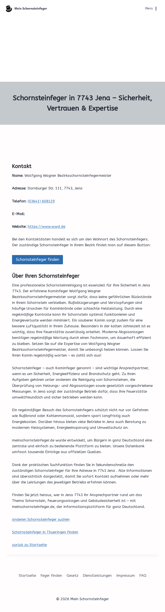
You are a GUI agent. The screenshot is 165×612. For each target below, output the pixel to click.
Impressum (125, 575)
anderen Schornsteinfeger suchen (41, 519)
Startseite (27, 575)
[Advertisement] (82, 49)
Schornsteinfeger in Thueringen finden (45, 532)
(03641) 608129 (41, 201)
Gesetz (72, 575)
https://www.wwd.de (46, 226)
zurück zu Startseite (29, 545)
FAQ (142, 575)
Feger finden (51, 575)
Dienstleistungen (97, 575)
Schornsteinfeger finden (37, 259)
